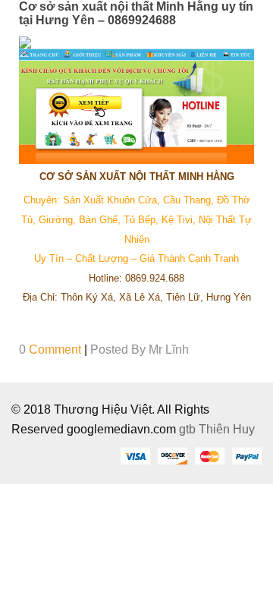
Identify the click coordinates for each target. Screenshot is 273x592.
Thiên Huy (227, 429)
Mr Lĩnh (169, 349)
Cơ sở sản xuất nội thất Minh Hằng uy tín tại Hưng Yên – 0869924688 (136, 13)
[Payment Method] (135, 455)
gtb (189, 429)
